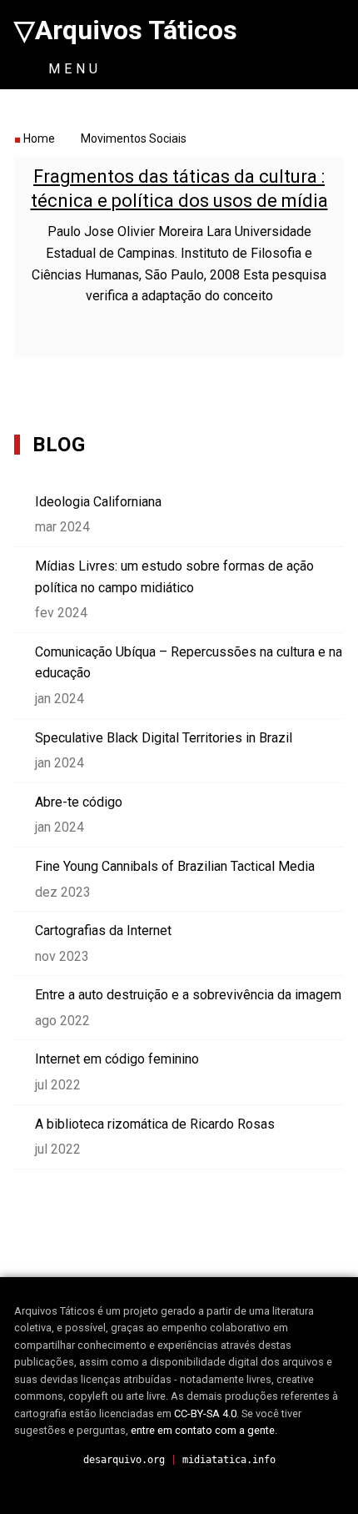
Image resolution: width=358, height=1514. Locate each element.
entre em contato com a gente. (204, 1430)
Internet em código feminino (117, 1059)
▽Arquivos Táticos (125, 30)
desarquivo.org (124, 1460)
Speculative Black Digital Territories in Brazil (163, 738)
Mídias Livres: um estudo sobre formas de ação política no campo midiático (174, 577)
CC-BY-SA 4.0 (205, 1413)
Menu (71, 69)
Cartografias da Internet (103, 930)
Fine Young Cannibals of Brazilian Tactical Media (175, 866)
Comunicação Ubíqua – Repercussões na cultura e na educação (188, 663)
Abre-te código (78, 802)
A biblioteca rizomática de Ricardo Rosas (155, 1124)
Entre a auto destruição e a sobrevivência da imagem (188, 995)
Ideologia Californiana (98, 502)
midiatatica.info (229, 1460)
